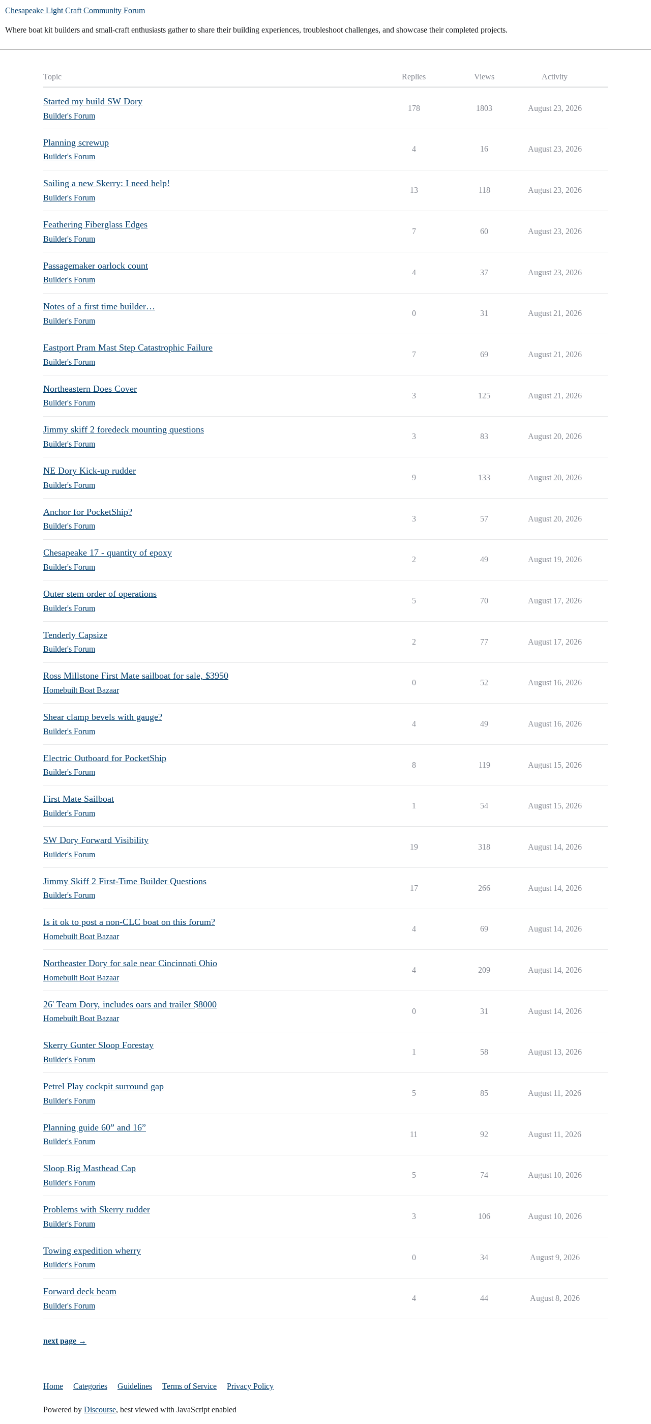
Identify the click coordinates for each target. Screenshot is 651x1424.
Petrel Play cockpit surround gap (103, 1086)
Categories (90, 1386)
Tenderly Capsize (75, 635)
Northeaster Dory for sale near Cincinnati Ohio (130, 963)
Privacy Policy (250, 1386)
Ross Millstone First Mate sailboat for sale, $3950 (135, 676)
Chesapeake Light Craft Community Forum (75, 10)
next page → (64, 1340)
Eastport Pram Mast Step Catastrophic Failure (128, 347)
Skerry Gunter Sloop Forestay (98, 1045)
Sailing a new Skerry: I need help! (106, 183)
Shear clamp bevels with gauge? (102, 717)
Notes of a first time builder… (99, 306)
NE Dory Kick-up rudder (89, 471)
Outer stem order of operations (100, 594)
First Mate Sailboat (78, 799)
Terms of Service (189, 1386)
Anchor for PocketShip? (87, 512)
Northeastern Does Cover (90, 389)
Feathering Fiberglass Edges (95, 224)
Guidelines (134, 1386)
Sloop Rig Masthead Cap (89, 1168)
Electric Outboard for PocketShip (104, 758)
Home (53, 1386)
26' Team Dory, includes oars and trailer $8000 (130, 1004)
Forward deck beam (79, 1291)
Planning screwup (76, 142)
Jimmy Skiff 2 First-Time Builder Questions (124, 881)
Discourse (100, 1409)
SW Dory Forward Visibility (96, 840)
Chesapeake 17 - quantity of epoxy (107, 552)
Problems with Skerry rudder (96, 1209)
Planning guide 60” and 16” (94, 1127)
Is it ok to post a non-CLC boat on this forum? (129, 922)
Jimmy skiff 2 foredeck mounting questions (123, 429)
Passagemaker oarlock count (95, 265)
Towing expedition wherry (92, 1250)
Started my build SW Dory (92, 101)
